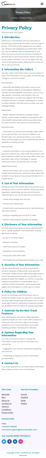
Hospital (24, 397)
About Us (5, 400)
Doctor (24, 394)
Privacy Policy (7, 412)
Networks (5, 394)
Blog (3, 397)
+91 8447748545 (9, 426)
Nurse (23, 400)
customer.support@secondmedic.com (19, 429)
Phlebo (24, 403)
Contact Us (7, 403)
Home (14, 18)
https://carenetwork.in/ (27, 51)
